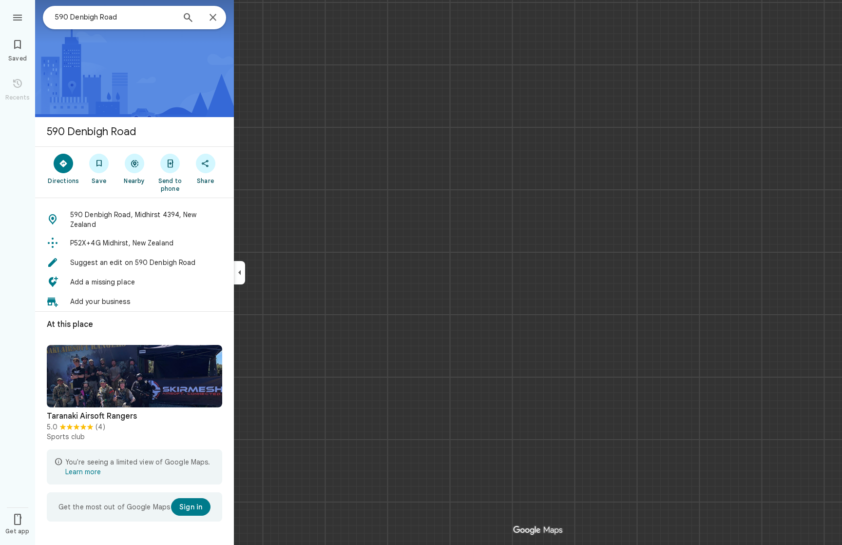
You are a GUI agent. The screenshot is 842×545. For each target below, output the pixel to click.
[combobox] (114, 17)
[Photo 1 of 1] (134, 376)
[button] (134, 219)
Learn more (83, 471)
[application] (421, 272)
